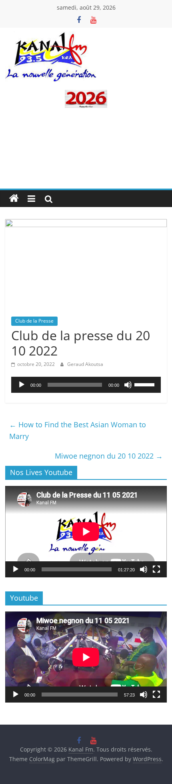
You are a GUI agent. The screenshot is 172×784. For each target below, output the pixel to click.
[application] (86, 385)
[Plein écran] (156, 569)
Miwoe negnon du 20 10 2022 (109, 456)
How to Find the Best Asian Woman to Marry (77, 430)
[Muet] (128, 385)
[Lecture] (22, 385)
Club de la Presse (34, 320)
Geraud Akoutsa (85, 364)
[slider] (145, 384)
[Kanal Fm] (14, 198)
